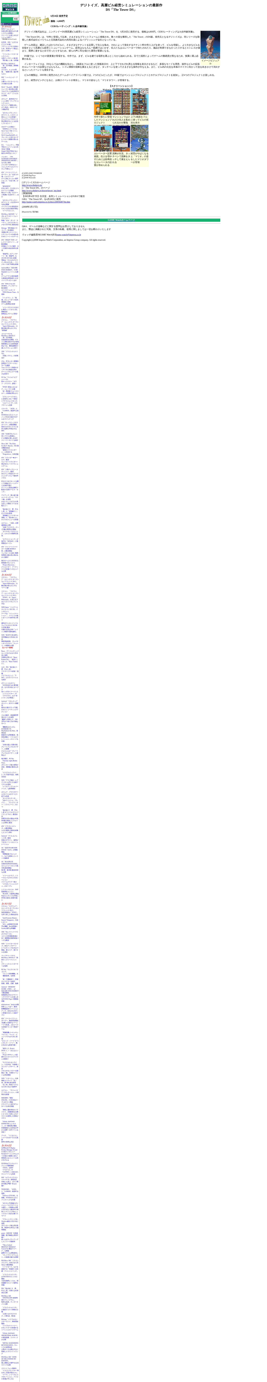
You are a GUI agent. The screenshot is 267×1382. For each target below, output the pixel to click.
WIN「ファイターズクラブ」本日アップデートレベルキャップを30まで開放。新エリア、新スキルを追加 (9, 948)
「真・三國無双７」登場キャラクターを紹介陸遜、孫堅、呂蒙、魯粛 (9, 981)
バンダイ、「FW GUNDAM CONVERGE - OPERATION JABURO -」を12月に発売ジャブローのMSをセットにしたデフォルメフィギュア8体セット (10, 163)
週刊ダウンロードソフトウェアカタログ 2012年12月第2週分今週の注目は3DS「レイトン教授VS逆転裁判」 (9, 627)
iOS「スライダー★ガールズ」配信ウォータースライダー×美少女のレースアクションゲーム (9, 462)
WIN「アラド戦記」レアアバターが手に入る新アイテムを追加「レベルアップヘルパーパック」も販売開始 (9, 784)
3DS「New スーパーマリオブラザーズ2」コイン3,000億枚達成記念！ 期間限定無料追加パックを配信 (10, 936)
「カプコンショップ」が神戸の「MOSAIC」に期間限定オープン (9, 541)
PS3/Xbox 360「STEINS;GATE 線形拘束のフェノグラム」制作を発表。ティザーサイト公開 (9, 1300)
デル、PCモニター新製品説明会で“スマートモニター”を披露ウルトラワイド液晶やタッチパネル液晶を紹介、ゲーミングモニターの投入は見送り (9, 367)
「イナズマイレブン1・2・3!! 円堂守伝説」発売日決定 (9, 774)
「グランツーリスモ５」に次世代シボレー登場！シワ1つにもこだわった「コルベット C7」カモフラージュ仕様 (9, 401)
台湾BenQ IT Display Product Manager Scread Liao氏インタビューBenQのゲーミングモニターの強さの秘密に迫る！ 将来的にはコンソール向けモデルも (10, 1154)
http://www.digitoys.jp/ (32, 185)
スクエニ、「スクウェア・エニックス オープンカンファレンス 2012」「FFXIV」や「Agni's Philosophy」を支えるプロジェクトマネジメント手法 (10, 597)
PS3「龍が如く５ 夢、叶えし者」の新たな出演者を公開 (9, 1290)
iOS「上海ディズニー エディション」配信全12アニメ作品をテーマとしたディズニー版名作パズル (9, 474)
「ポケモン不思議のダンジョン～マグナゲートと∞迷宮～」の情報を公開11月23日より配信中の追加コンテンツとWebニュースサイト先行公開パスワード (9, 1209)
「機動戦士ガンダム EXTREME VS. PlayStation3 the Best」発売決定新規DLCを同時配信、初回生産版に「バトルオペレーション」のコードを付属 (9, 734)
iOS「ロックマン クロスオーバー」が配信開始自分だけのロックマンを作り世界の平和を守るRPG (9, 427)
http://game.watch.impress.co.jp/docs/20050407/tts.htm (46, 202)
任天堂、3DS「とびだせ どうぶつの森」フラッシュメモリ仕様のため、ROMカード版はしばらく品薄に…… (10, 46)
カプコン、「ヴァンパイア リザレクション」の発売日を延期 (10, 1092)
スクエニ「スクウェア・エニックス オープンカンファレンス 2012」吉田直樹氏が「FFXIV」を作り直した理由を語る (10, 910)
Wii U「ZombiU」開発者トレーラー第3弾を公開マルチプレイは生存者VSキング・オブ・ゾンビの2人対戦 (10, 91)
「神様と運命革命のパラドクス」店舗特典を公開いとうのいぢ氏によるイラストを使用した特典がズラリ (9, 1114)
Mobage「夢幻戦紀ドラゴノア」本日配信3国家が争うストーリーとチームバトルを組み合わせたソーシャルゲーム (9, 232)
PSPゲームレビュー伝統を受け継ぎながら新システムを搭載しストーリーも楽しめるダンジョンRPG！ (9, 33)
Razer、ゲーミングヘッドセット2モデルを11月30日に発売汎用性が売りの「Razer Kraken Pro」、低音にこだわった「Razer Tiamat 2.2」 (10, 657)
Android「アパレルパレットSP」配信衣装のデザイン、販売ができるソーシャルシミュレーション (9, 840)
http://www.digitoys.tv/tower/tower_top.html (41, 190)
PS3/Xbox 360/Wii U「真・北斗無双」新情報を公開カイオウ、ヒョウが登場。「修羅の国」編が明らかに (9, 69)
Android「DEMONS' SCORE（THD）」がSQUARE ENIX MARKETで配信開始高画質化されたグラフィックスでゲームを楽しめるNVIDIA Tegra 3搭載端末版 (10, 994)
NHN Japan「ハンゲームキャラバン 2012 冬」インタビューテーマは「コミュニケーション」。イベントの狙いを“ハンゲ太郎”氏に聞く (9, 613)
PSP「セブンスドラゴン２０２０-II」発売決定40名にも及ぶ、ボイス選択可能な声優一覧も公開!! (9, 1182)
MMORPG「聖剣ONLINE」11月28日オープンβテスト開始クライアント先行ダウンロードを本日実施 (9, 1102)
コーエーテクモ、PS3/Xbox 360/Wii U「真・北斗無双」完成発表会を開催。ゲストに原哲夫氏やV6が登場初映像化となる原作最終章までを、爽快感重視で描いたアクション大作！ (10, 341)
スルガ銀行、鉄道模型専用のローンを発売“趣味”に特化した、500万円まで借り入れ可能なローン (9, 719)
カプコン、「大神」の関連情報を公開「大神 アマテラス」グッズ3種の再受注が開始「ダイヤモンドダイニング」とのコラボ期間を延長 (10, 529)
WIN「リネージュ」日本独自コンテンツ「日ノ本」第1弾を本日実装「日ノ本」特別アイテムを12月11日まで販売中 (9, 1083)
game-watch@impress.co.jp (68, 234)
